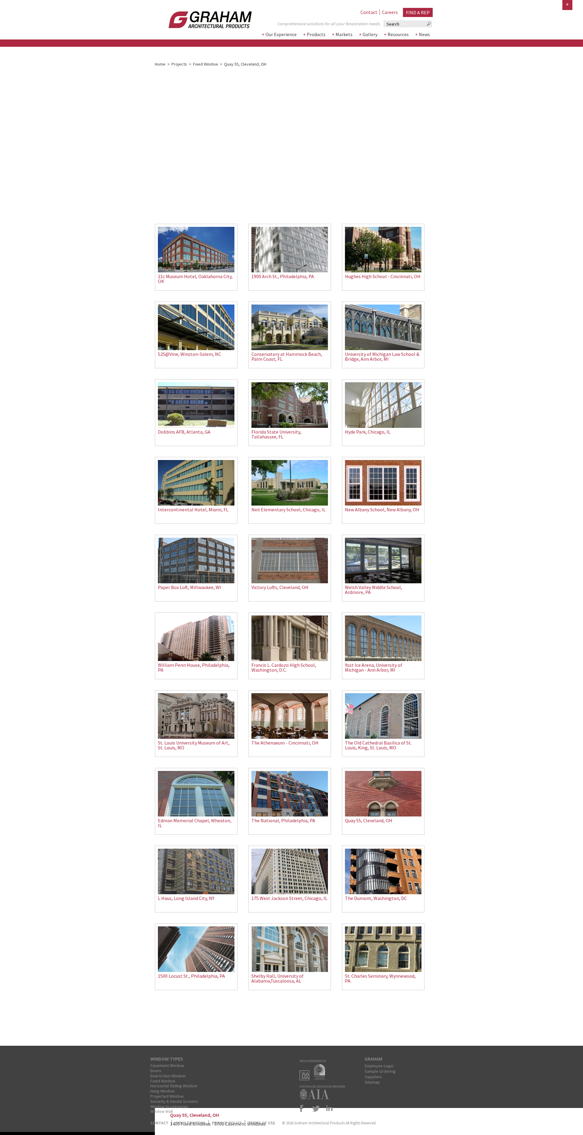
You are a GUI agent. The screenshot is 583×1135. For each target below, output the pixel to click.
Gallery (370, 34)
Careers (390, 12)
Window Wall (161, 1111)
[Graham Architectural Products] (201, 17)
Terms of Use (261, 1123)
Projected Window (167, 1096)
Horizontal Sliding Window (173, 1086)
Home (160, 64)
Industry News (190, 1123)
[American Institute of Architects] (315, 1097)
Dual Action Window (168, 1076)
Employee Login (379, 1066)
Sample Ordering (380, 1071)
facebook (304, 1108)
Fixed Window (205, 64)
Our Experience (281, 34)
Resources (398, 34)
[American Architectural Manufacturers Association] (305, 1078)
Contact (368, 12)
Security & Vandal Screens (174, 1101)
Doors (155, 1070)
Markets (344, 34)
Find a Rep (418, 12)
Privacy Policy (227, 1123)
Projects (179, 64)
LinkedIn (328, 1108)
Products (316, 34)
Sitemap (372, 1082)
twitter (316, 1108)
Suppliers (373, 1076)
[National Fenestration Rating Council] (321, 1078)
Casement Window (167, 1065)
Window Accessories (169, 1106)
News (424, 34)
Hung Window (162, 1091)
